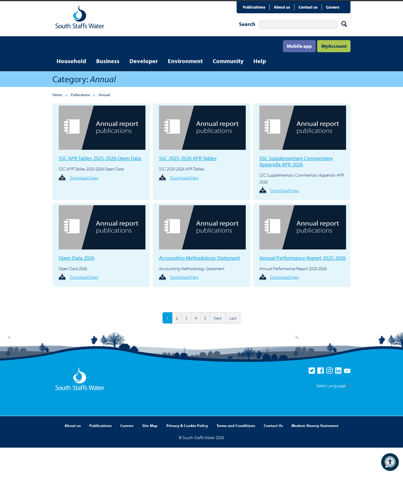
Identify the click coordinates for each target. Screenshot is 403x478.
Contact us (308, 7)
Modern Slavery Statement (314, 425)
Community (228, 61)
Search (247, 24)
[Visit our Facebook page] (321, 372)
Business (107, 61)
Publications (254, 7)
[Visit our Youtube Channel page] (347, 372)
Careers (332, 7)
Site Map (150, 425)
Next (218, 318)
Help (259, 61)
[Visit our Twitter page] (313, 372)
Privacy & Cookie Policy (187, 425)
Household (71, 61)
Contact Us (273, 425)
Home (57, 94)
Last (233, 318)
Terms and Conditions (236, 425)
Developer (144, 61)
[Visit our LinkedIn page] (339, 372)
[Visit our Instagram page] (330, 372)
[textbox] (298, 24)
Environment (185, 61)
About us (282, 7)
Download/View (84, 177)
